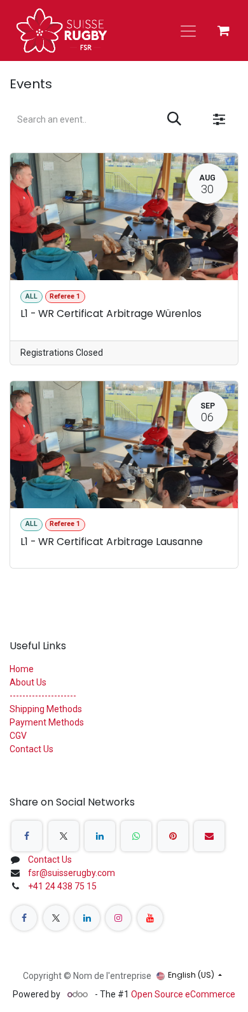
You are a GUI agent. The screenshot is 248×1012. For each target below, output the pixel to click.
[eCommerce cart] (223, 30)
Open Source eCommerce (183, 994)
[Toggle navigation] (188, 30)
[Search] (174, 119)
